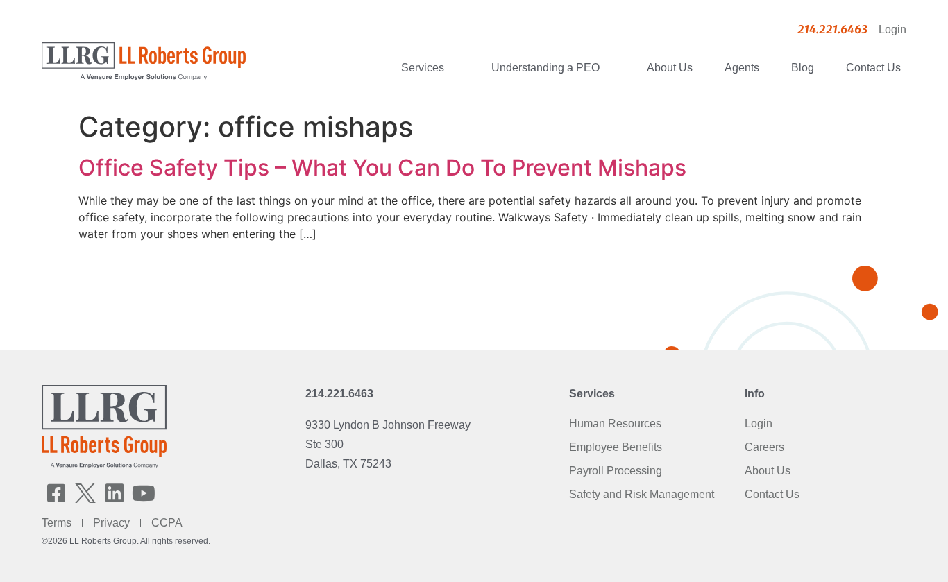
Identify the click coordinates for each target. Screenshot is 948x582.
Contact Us (873, 68)
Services (422, 68)
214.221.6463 (339, 394)
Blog (802, 68)
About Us (670, 68)
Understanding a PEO (545, 68)
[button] (56, 493)
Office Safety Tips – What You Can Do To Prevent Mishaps (382, 167)
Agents (742, 68)
